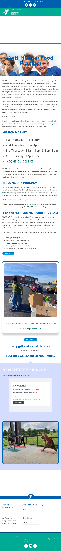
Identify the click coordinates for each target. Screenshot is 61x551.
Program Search (28, 509)
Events (25, 514)
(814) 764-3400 (7, 518)
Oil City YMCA (27, 522)
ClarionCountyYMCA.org (9, 523)
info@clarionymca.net (9, 521)
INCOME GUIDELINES (19, 161)
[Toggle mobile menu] (58, 11)
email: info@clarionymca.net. (31, 328)
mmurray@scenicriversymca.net (47, 124)
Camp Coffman (27, 518)
